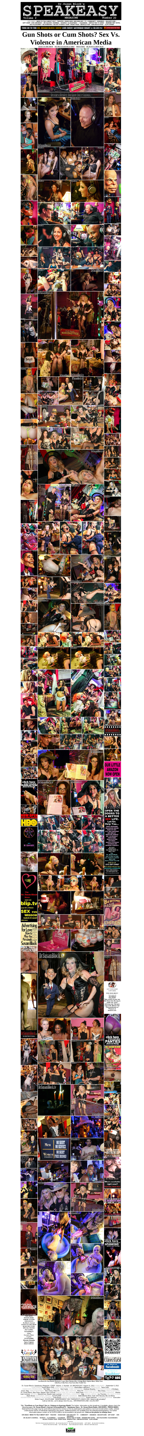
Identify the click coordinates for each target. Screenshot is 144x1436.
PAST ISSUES (29, 1344)
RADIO (67, 21)
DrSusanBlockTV (59, 1407)
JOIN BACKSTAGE (97, 24)
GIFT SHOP (26, 23)
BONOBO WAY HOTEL (113, 23)
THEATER (60, 21)
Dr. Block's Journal (29, 1323)
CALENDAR (83, 23)
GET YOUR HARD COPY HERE (112, 990)
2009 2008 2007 (78, 21)
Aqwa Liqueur (29, 1342)
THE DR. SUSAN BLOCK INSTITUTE (45, 1423)
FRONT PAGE (74, 24)
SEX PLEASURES (35, 24)
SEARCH (64, 23)
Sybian (29, 1333)
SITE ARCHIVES (36, 23)
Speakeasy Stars (73, 1407)
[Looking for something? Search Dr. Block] (29, 1379)
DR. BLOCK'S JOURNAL (51, 23)
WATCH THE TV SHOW (96, 23)
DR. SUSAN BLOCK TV (62, 1423)
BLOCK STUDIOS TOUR (61, 24)
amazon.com (112, 1010)
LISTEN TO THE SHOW (28, 1324)
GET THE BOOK (63, 1424)
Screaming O (28, 1331)
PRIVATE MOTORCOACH (91, 1424)
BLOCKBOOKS (47, 24)
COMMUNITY (92, 21)
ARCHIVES (102, 1407)
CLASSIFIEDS (72, 23)
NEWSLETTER (85, 24)
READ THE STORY (29, 1326)
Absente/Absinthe (29, 1340)
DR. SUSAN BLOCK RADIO (76, 1423)
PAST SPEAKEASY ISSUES (76, 1424)
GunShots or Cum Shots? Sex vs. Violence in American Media (48, 1405)
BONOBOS (100, 21)
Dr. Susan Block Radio (89, 1407)
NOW (71, 21)
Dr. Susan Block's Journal (43, 1407)
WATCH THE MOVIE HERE (50, 1424)
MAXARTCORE (111, 21)
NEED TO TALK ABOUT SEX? (46, 21)
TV (85, 21)
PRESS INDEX (113, 1407)
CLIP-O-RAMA (109, 24)
